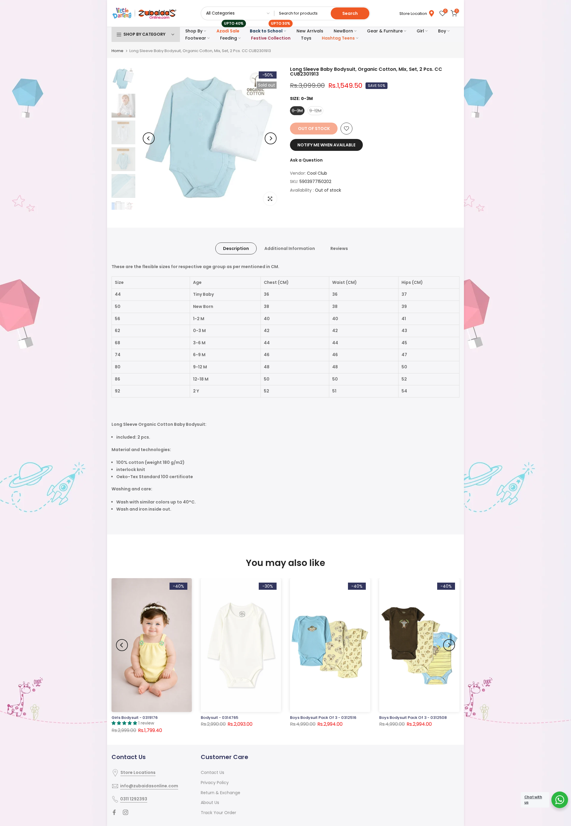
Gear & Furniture (385, 31)
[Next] (271, 138)
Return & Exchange (220, 793)
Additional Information (289, 248)
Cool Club (317, 173)
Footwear (195, 38)
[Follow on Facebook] (114, 812)
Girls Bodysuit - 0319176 (135, 717)
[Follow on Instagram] (125, 812)
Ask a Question (306, 160)
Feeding (228, 38)
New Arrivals (310, 31)
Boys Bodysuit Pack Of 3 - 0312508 (413, 717)
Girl (420, 31)
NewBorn (343, 31)
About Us (210, 802)
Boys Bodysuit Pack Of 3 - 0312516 (323, 717)
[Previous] (149, 138)
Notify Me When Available (326, 145)
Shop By (194, 31)
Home (117, 51)
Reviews (339, 248)
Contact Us (212, 772)
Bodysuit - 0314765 (219, 717)
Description (236, 248)
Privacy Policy (215, 783)
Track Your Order (218, 813)
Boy (442, 31)
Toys (306, 38)
